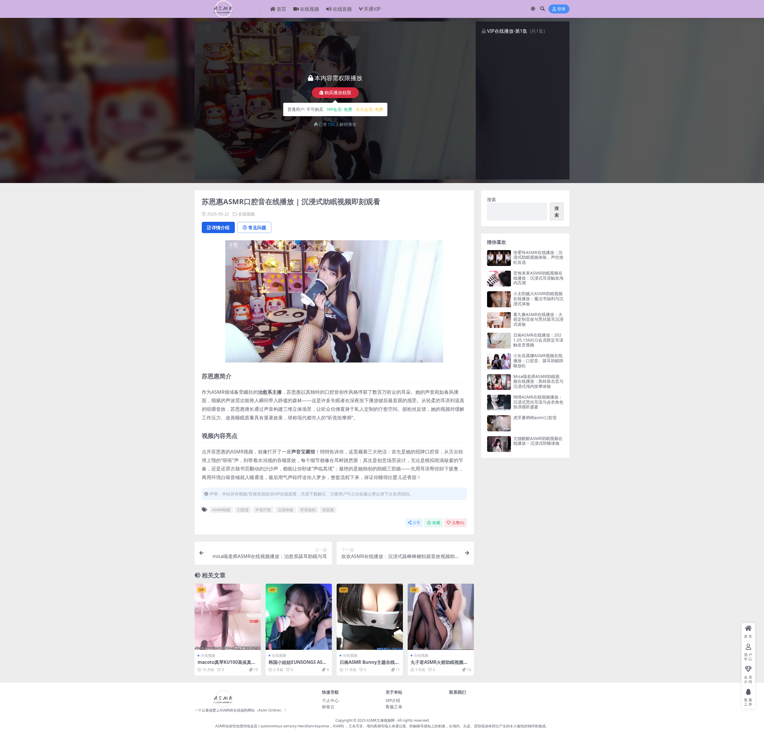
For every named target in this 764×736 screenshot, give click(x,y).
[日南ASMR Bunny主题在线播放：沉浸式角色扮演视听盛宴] (370, 617)
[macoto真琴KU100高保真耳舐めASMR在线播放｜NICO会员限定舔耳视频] (228, 617)
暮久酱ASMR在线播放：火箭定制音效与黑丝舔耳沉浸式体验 (538, 319)
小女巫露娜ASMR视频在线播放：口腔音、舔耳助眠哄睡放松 (538, 360)
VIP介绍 (393, 700)
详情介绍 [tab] (220, 227)
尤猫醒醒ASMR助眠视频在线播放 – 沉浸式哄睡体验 (538, 441)
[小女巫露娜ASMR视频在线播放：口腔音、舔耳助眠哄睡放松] (499, 361)
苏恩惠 (328, 509)
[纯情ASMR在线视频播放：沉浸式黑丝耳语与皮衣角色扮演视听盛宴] (499, 402)
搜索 (491, 199)
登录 (561, 9)
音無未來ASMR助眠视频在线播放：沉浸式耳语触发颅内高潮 (538, 278)
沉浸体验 (285, 509)
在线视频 (309, 9)
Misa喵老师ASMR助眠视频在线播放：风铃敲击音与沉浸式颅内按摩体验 (538, 381)
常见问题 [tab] (257, 227)
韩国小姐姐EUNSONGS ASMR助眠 (297, 664)
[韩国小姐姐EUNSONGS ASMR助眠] (299, 617)
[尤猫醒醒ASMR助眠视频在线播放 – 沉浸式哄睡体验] (499, 444)
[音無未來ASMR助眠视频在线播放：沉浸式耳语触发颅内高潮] (499, 278)
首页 (281, 9)
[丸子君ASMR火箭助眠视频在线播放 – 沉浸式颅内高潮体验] (441, 617)
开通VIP (372, 9)
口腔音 (243, 509)
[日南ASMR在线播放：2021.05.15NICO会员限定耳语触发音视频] (499, 340)
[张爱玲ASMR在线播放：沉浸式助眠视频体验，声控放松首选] (499, 258)
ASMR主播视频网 (380, 720)
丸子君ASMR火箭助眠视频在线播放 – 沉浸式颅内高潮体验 (440, 664)
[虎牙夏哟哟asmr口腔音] (499, 423)
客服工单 (394, 706)
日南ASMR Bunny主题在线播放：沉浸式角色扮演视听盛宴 (369, 664)
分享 (416, 522)
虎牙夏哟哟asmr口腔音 (535, 417)
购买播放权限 (337, 92)
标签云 (328, 706)
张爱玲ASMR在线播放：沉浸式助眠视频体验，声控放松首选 (538, 257)
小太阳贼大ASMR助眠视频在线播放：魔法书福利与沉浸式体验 (538, 298)
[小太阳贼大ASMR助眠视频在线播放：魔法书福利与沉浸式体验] (499, 299)
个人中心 (330, 700)
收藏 (436, 522)
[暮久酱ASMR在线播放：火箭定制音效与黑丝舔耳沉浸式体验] (499, 320)
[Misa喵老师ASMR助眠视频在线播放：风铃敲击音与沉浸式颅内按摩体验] (499, 382)
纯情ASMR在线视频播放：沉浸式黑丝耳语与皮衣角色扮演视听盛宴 (538, 402)
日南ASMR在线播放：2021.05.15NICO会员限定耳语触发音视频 (538, 340)
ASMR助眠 (221, 509)
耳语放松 (308, 509)
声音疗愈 (263, 509)
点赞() (458, 522)
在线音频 (342, 9)
